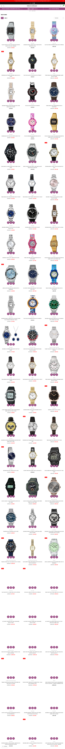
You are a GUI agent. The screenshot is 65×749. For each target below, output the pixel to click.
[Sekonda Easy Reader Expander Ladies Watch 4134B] (11, 61)
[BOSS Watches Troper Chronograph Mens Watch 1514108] (32, 335)
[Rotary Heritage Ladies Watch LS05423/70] (32, 457)
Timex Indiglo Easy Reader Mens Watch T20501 (10, 196)
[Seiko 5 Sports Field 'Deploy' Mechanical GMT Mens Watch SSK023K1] (32, 152)
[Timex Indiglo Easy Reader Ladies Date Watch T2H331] (11, 365)
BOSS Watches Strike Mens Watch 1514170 (54, 592)
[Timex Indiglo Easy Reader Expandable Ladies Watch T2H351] (54, 61)
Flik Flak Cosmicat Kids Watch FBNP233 (32, 592)
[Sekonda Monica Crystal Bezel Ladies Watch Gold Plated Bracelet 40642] (11, 729)
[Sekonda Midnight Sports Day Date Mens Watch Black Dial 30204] (32, 699)
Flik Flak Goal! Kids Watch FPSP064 (32, 105)
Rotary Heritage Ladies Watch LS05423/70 (32, 470)
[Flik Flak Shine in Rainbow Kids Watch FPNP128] (54, 31)
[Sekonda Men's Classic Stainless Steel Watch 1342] (32, 729)
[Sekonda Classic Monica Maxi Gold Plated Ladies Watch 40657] (54, 699)
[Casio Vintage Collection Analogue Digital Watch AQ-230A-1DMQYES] (11, 31)
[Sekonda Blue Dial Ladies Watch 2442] (11, 457)
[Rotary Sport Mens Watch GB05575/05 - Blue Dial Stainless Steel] (32, 668)
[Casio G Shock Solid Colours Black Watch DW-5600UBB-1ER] (11, 699)
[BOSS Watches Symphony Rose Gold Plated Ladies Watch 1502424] (54, 487)
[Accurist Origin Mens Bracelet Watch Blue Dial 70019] (32, 274)
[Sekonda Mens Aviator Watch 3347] (32, 213)
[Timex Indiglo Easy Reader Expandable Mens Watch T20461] (54, 365)
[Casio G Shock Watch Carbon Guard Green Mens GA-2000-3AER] (32, 487)
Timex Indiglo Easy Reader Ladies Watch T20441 (32, 196)
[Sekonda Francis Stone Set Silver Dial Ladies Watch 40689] (32, 517)
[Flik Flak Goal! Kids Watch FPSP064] (32, 92)
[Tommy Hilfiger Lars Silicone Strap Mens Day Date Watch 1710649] (11, 668)
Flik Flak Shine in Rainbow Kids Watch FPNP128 (54, 44)
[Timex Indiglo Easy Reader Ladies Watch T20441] (32, 183)
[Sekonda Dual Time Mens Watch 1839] (11, 517)
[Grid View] (5, 18)
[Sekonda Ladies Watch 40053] (54, 396)
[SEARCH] (4, 6)
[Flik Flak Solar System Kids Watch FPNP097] (32, 61)
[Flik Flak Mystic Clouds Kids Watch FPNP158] (11, 578)
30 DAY (53, 8)
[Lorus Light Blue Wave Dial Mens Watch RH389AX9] (11, 274)
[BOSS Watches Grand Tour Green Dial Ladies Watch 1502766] (32, 638)
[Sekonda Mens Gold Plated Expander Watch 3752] (32, 396)
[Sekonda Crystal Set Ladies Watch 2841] (11, 244)
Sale (2, 51)
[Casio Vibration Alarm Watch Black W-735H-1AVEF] (54, 457)
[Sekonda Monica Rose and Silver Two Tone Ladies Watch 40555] (11, 92)
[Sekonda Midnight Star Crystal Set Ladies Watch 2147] (11, 213)
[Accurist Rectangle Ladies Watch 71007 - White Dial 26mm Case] (54, 607)
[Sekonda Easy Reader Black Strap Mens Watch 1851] (32, 426)
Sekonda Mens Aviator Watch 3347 (32, 227)
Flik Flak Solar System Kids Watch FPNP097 (32, 75)
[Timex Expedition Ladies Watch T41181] (54, 426)
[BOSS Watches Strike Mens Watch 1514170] (54, 578)
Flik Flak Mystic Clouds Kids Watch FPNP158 (11, 592)
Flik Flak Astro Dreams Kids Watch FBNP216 (32, 318)
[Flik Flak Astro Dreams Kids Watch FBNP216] (32, 305)
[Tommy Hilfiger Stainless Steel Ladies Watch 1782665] (54, 335)
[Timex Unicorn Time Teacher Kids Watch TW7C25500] (32, 244)
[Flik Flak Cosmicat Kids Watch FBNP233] (32, 578)
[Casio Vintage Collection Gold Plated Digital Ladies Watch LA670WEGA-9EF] (54, 244)
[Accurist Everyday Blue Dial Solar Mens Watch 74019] (11, 607)
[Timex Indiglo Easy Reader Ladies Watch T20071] (32, 365)
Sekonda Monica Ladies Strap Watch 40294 (54, 227)
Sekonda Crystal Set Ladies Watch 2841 (10, 257)
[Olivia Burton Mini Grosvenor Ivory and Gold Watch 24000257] (32, 548)
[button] (63, 6)
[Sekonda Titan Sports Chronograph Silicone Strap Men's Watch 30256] (54, 517)
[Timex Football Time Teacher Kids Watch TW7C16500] (54, 274)
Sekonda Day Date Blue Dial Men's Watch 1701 (11, 136)
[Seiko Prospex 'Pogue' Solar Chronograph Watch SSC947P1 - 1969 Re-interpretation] (54, 668)
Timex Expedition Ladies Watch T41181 (54, 440)
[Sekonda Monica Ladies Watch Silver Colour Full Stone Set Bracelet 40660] (11, 305)
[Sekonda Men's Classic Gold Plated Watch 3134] (54, 152)
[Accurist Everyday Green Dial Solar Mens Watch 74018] (32, 607)
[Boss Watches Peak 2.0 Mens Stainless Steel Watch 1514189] (11, 638)
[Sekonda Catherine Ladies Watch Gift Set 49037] (11, 335)
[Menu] (1, 6)
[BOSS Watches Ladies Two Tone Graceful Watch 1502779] (54, 638)
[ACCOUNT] (61, 6)
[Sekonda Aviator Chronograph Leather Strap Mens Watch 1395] (11, 426)
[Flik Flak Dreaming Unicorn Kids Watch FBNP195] (32, 122)
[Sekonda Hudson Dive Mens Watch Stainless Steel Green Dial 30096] (54, 305)
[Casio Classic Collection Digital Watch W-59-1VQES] (11, 487)
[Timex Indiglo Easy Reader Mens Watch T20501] (11, 183)
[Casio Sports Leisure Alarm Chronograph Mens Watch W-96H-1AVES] (11, 396)
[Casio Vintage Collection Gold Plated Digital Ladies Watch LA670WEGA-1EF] (54, 122)
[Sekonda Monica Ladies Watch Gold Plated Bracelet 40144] (32, 31)
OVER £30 (10, 8)
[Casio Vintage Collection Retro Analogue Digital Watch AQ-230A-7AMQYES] (54, 729)
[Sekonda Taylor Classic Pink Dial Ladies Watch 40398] (54, 183)
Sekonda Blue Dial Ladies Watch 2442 (11, 470)
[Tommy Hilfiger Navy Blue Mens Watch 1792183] (11, 548)
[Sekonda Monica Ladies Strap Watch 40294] (54, 213)
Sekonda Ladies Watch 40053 (54, 409)
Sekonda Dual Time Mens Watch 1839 (10, 531)
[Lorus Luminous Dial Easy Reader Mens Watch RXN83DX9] (54, 548)
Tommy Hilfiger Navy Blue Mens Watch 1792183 (10, 561)
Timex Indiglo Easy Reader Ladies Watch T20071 (32, 379)
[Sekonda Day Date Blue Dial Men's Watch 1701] (11, 122)
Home (30, 10)
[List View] (6, 18)
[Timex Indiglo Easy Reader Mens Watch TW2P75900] (54, 92)
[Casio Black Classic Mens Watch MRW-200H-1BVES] (11, 152)
